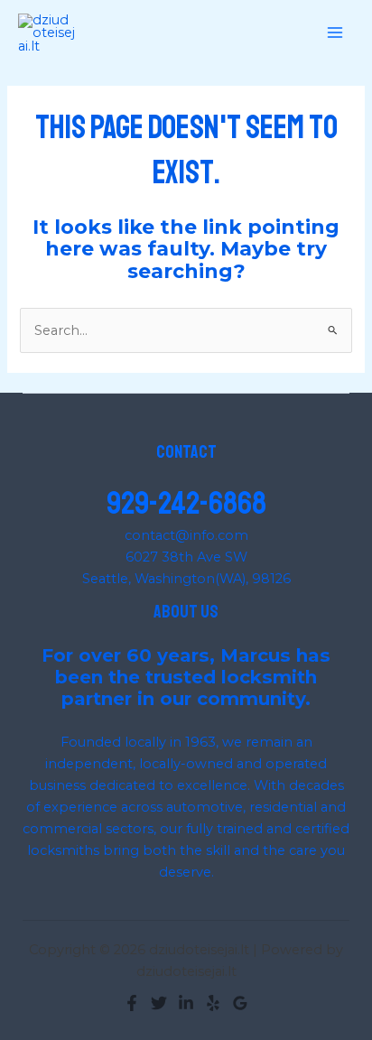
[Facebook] (132, 1003)
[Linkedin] (186, 1003)
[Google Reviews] (240, 1003)
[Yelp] (213, 1003)
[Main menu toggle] (335, 33)
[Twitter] (159, 1003)
